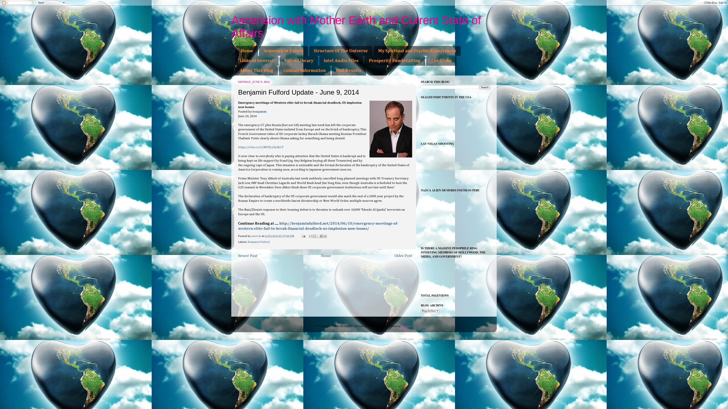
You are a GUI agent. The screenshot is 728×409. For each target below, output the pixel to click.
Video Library (298, 60)
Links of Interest (257, 60)
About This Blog (256, 70)
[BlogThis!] (314, 236)
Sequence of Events (283, 51)
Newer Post (248, 256)
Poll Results (348, 70)
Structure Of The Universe (341, 51)
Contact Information (304, 70)
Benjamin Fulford (259, 242)
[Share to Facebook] (321, 236)
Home (247, 51)
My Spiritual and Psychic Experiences (417, 51)
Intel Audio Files (341, 60)
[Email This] (311, 236)
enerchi (256, 236)
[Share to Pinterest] (325, 236)
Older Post (403, 256)
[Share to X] (318, 236)
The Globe (441, 60)
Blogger (406, 326)
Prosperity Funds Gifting (394, 60)
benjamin (260, 111)
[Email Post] (303, 236)
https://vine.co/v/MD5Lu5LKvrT (261, 147)
